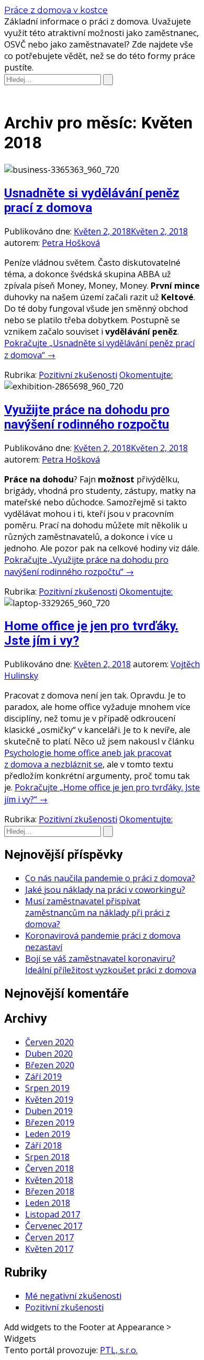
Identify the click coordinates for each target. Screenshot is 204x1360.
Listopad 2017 (52, 1214)
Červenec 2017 (53, 1226)
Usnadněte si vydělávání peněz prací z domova (91, 200)
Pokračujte (86, 565)
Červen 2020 (49, 1042)
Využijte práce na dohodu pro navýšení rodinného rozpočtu (86, 417)
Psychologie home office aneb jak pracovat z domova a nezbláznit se (88, 758)
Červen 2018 (49, 1168)
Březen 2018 (49, 1191)
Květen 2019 (49, 1099)
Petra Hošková (71, 243)
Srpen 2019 (47, 1088)
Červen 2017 (49, 1237)
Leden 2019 (47, 1134)
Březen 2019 (49, 1122)
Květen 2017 (49, 1249)
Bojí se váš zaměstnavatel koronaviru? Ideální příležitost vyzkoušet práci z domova (110, 964)
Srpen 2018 (47, 1157)
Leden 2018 (47, 1203)
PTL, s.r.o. (119, 1350)
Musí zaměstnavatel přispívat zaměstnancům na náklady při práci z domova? (97, 912)
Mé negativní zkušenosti (73, 1296)
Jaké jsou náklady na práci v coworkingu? (105, 889)
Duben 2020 (49, 1053)
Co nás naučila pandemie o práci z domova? (110, 878)
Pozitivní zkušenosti (78, 375)
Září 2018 (43, 1145)
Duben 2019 (49, 1111)
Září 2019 (43, 1076)
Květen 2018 (49, 1180)
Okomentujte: (146, 375)
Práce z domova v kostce (56, 10)
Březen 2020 (49, 1065)
